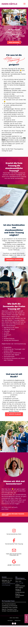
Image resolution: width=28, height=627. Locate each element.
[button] (24, 4)
